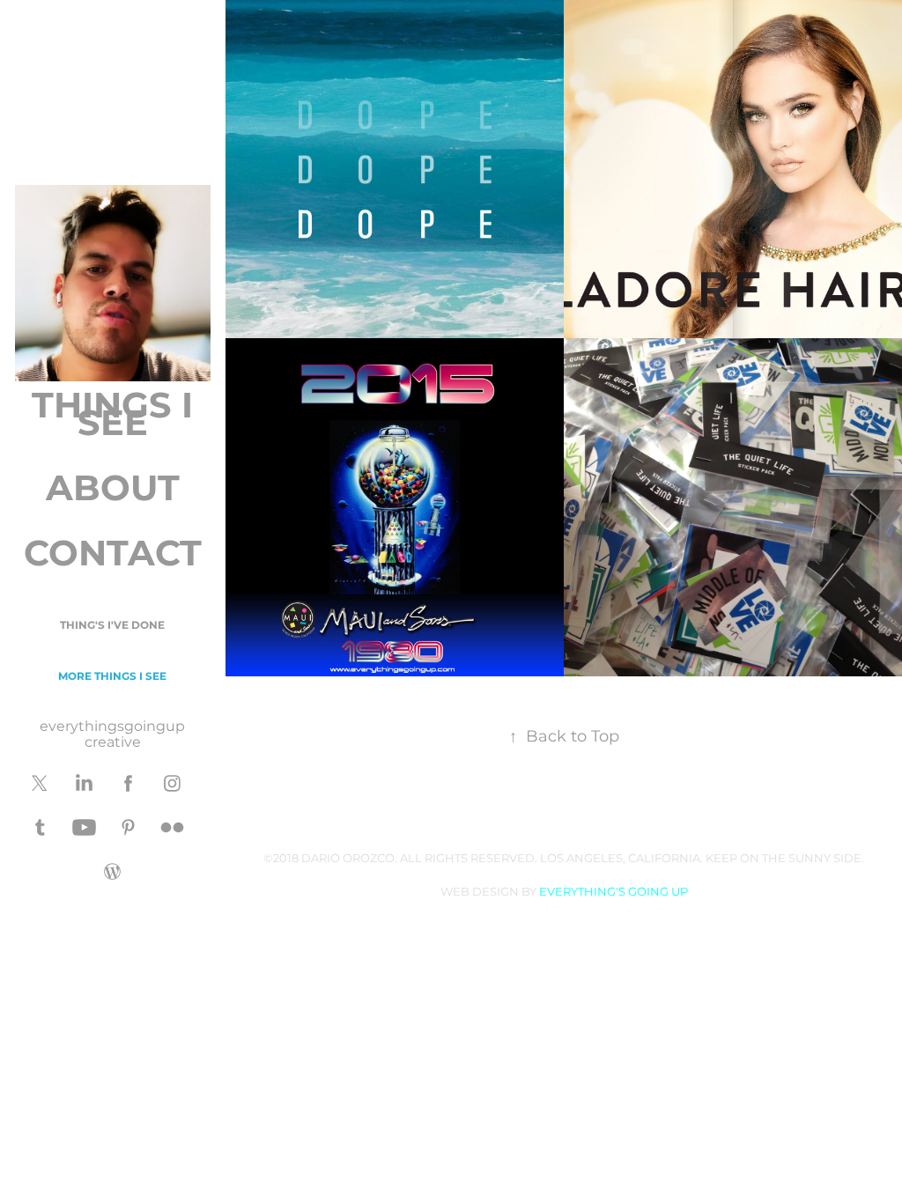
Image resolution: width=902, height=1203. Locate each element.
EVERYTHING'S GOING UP (613, 892)
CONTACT (113, 555)
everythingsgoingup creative (112, 734)
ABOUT (113, 490)
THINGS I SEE (112, 416)
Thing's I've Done (112, 625)
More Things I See (112, 676)
